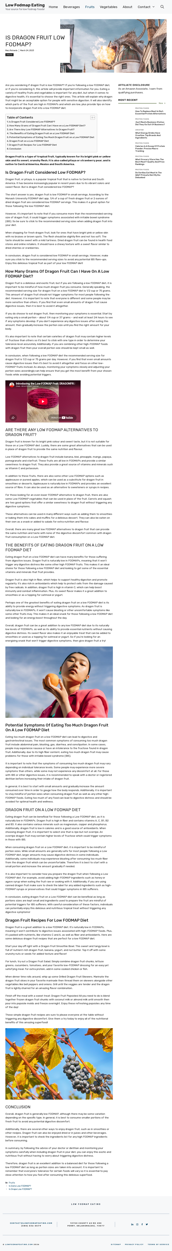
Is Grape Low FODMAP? (20, 1189)
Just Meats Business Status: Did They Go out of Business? (150, 123)
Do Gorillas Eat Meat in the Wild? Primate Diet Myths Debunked (148, 175)
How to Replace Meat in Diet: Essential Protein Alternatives (150, 112)
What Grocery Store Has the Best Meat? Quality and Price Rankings (149, 161)
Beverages (71, 7)
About (127, 7)
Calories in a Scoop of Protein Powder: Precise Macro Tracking (150, 148)
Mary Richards (11, 50)
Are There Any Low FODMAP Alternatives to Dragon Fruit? (41, 129)
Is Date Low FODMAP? (20, 1186)
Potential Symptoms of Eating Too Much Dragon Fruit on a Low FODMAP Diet (51, 137)
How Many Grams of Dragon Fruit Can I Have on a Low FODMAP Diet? (47, 125)
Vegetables (108, 7)
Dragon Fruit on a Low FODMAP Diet (29, 141)
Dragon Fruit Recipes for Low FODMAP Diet (33, 145)
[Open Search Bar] (162, 7)
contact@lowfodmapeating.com (31, 1223)
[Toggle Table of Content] (91, 117)
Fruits (89, 7)
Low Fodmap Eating (25, 5)
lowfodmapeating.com (19, 1244)
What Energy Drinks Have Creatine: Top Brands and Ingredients (148, 135)
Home (53, 7)
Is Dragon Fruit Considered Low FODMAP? (32, 121)
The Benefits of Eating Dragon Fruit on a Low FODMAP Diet (42, 133)
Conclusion (15, 148)
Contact (144, 7)
